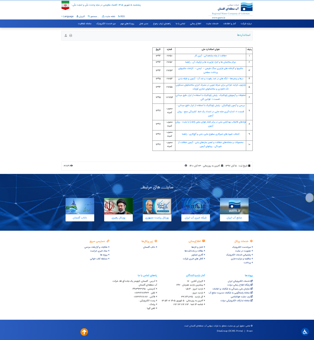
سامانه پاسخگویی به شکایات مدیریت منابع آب (229, 293)
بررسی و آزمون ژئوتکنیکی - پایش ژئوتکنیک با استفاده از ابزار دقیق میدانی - (211, 105)
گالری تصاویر (197, 255)
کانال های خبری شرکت (193, 259)
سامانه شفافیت (84, 24)
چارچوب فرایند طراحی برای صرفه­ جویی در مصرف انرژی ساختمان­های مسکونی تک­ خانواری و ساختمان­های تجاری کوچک (211, 87)
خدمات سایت (212, 24)
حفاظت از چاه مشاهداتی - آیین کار (211, 56)
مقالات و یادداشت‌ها (194, 251)
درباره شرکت (246, 24)
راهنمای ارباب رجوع (162, 24)
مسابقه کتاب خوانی (98, 259)
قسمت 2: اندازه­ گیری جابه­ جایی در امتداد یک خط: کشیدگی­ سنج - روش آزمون (210, 114)
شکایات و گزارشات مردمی (95, 247)
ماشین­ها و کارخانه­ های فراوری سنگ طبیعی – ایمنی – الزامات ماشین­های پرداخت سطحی (210, 70)
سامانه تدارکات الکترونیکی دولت (235, 301)
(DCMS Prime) (235, 330)
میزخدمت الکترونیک (241, 247)
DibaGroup (222, 330)
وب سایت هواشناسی (240, 297)
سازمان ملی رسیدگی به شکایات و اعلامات (231, 289)
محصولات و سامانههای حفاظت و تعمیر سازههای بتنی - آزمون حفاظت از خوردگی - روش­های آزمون (210, 144)
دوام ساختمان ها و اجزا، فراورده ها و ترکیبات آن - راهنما (210, 62)
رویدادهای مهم (127, 24)
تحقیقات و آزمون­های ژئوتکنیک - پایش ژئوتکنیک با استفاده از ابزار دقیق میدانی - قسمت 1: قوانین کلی (211, 97)
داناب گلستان (149, 247)
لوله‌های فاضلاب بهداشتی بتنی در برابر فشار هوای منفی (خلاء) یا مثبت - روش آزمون (210, 124)
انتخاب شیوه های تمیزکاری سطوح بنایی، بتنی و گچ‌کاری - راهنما (210, 134)
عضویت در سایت (243, 251)
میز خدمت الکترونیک (106, 24)
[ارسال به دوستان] (66, 36)
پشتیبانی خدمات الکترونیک (238, 255)
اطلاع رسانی (195, 24)
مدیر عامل (143, 24)
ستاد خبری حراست (98, 251)
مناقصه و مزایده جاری (241, 259)
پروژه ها (103, 255)
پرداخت (247, 263)
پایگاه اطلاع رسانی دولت (238, 285)
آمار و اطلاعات (229, 24)
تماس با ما (180, 24)
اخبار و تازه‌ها (197, 247)
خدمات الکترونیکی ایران (239, 281)
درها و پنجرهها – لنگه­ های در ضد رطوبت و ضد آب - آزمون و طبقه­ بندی (210, 79)
